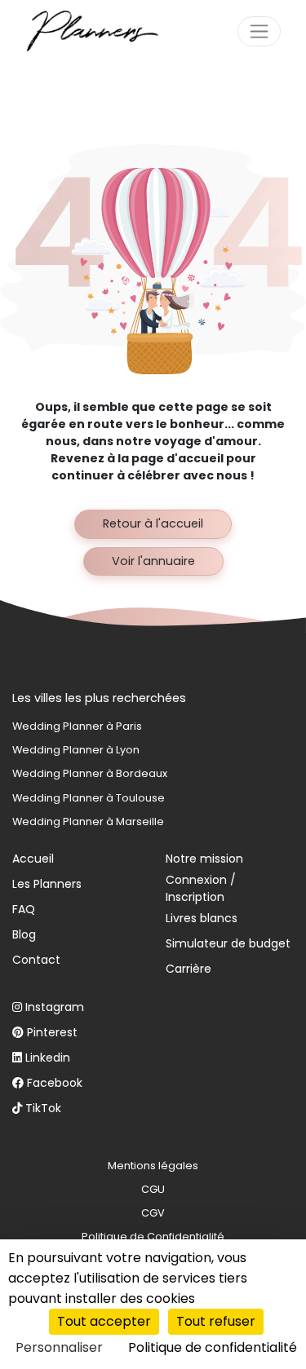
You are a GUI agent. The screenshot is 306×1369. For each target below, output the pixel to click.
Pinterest (52, 1032)
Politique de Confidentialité (153, 1236)
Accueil (33, 858)
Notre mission (204, 858)
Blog (24, 934)
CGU (153, 1189)
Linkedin (47, 1057)
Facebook (54, 1083)
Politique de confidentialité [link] (212, 1347)
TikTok (43, 1108)
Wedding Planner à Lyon (76, 750)
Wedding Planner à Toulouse (88, 798)
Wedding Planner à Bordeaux (89, 773)
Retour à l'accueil (153, 523)
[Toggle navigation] (259, 31)
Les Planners (47, 884)
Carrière (188, 969)
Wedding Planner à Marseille (88, 821)
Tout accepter (104, 1321)
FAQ (23, 909)
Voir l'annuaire (153, 561)
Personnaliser (59, 1347)
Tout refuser (215, 1321)
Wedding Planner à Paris (77, 726)
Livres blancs (201, 918)
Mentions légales (153, 1165)
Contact (36, 960)
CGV (153, 1213)
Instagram (54, 1007)
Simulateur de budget (228, 943)
